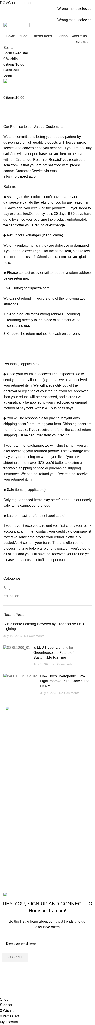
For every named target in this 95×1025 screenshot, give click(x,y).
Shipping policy (18, 821)
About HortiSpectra (20, 786)
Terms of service (18, 830)
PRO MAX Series (19, 857)
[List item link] (47, 735)
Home (7, 121)
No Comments (34, 636)
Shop (10, 769)
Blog (7, 588)
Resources (14, 778)
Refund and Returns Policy (28, 813)
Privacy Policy (17, 838)
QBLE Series (16, 873)
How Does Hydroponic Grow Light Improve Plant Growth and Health (64, 681)
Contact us (14, 794)
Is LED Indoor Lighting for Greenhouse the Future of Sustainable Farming (53, 652)
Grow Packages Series (24, 882)
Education (11, 596)
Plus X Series (16, 865)
